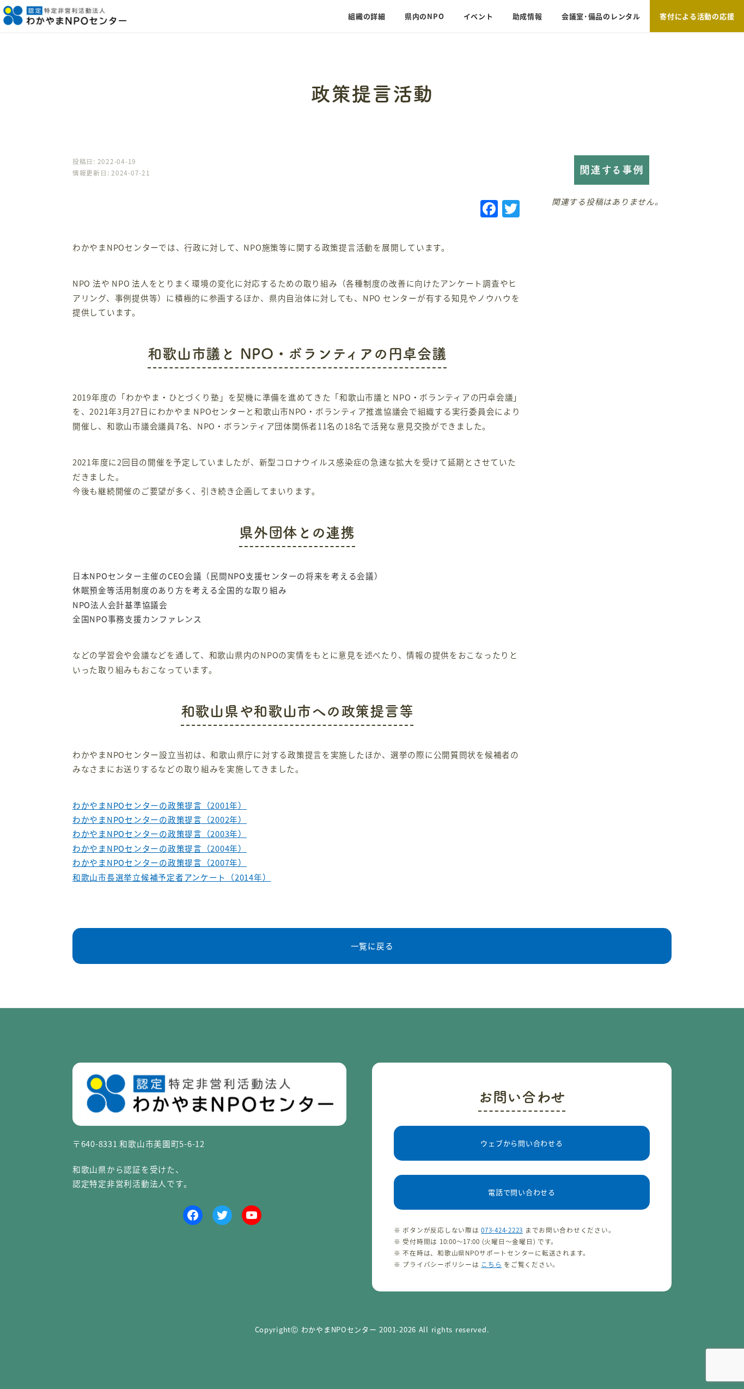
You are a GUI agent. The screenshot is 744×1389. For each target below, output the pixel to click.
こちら (491, 1264)
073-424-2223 (502, 1229)
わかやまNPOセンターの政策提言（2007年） (159, 862)
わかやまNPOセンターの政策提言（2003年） (159, 833)
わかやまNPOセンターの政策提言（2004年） (159, 848)
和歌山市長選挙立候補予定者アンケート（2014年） (171, 877)
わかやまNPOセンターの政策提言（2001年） (159, 805)
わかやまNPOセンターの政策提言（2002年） (159, 819)
